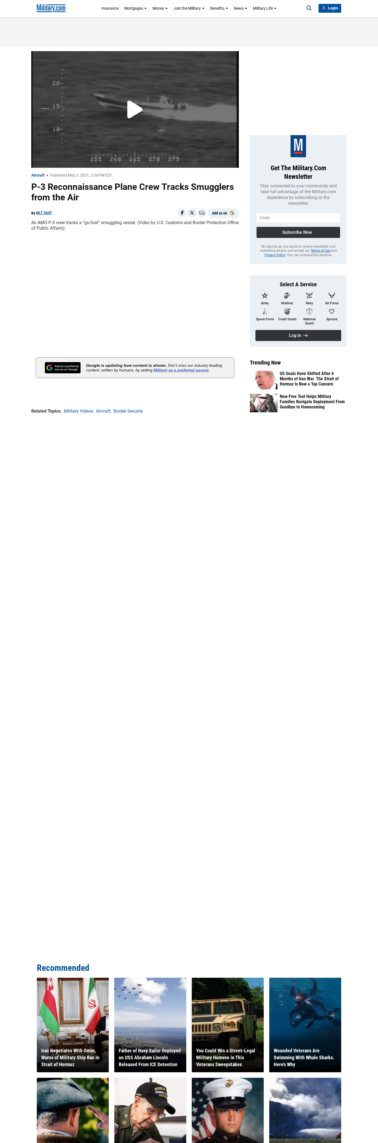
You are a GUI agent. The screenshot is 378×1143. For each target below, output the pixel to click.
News (239, 8)
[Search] (309, 8)
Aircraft (38, 175)
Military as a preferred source (181, 370)
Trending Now (265, 362)
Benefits (217, 8)
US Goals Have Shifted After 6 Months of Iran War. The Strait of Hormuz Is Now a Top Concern (309, 379)
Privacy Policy (275, 255)
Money (158, 8)
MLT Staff (44, 213)
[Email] (202, 213)
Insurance (110, 8)
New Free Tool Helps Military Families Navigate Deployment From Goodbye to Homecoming (312, 402)
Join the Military (187, 8)
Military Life (263, 8)
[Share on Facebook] (182, 213)
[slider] (70, 160)
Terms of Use (320, 251)
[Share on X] (192, 213)
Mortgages (133, 8)
